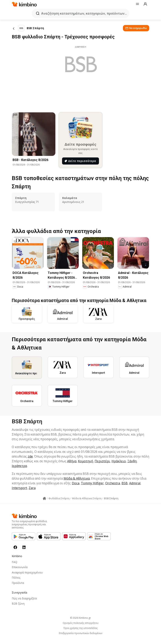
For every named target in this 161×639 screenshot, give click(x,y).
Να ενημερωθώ (138, 28)
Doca (75, 483)
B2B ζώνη (18, 603)
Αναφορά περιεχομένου (27, 572)
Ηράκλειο (119, 461)
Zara (32, 488)
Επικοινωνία (19, 567)
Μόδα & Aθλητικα (77, 478)
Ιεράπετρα (19, 466)
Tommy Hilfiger (92, 483)
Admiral (134, 483)
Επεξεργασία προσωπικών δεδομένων (80, 633)
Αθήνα (71, 461)
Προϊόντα (18, 583)
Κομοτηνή (85, 461)
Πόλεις (16, 577)
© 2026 (80, 618)
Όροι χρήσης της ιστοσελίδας (81, 628)
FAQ (14, 562)
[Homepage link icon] (44, 498)
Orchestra (112, 483)
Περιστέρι (102, 461)
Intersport (19, 488)
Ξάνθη (132, 461)
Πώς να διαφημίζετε (24, 598)
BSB (125, 483)
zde (30, 456)
